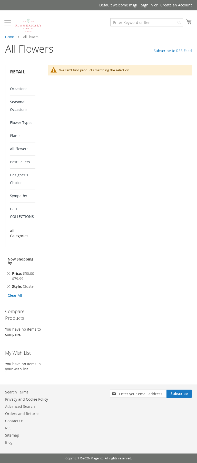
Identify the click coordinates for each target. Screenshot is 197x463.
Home (9, 37)
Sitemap (12, 435)
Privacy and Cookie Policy (26, 399)
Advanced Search (20, 406)
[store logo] (28, 25)
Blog (9, 442)
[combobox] (146, 22)
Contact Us (14, 420)
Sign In (147, 5)
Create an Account (176, 5)
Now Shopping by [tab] (20, 261)
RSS (8, 428)
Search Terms (16, 392)
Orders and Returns (22, 413)
